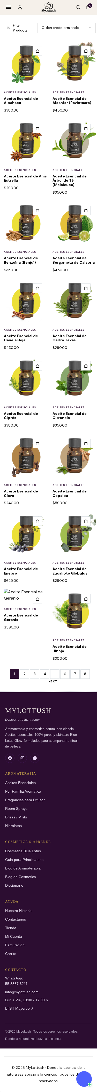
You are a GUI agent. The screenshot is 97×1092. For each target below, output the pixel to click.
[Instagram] (22, 758)
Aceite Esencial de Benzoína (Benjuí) (21, 260)
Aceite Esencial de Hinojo (70, 648)
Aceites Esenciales (20, 92)
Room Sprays (16, 809)
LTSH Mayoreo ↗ (19, 1008)
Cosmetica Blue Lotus (23, 851)
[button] (37, 50)
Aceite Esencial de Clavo (21, 493)
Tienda (10, 928)
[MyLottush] (48, 7)
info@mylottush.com (22, 992)
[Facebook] (9, 758)
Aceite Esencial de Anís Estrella (25, 178)
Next (52, 681)
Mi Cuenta (13, 937)
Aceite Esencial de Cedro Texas (70, 338)
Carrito (10, 954)
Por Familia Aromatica (23, 791)
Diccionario (14, 885)
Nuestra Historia (18, 911)
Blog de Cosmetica (20, 877)
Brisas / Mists (16, 817)
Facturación (15, 945)
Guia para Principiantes (24, 860)
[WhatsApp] (34, 758)
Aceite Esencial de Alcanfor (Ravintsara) (72, 100)
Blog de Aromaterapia (23, 868)
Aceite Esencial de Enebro (21, 571)
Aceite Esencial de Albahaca (21, 100)
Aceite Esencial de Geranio (21, 617)
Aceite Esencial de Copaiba (70, 493)
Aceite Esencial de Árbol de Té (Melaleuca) (70, 180)
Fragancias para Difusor (25, 800)
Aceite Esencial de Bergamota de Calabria (74, 260)
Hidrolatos (13, 826)
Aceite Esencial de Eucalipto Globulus (70, 571)
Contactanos (15, 919)
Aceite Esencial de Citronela (70, 415)
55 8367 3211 (16, 984)
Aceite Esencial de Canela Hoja (21, 338)
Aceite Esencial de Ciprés (21, 415)
